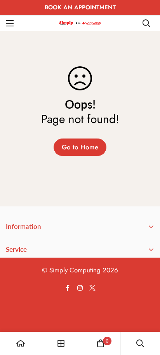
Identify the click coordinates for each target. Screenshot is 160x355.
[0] (100, 343)
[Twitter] (92, 288)
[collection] (61, 343)
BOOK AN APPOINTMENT (80, 7)
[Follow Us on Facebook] (67, 288)
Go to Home (80, 147)
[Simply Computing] (80, 23)
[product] (20, 343)
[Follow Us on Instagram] (80, 288)
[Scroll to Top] (146, 314)
